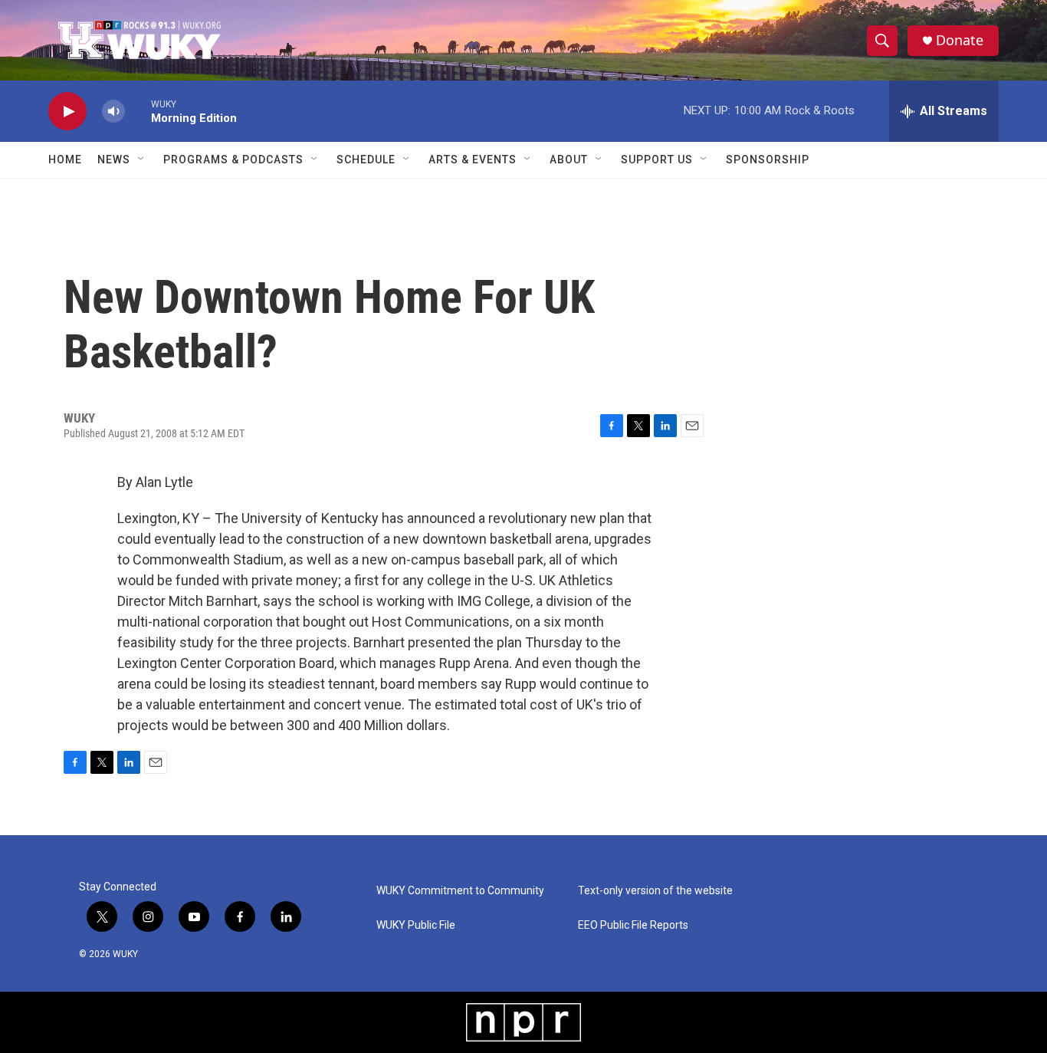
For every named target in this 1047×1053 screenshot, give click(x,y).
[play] (67, 111)
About (569, 159)
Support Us (657, 159)
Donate (959, 40)
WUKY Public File (415, 925)
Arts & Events (472, 159)
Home (65, 159)
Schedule (365, 159)
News (113, 159)
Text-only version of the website (655, 891)
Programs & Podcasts (233, 159)
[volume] (113, 111)
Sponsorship (767, 159)
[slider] (138, 111)
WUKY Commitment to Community (460, 891)
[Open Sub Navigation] (142, 159)
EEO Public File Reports (633, 925)
